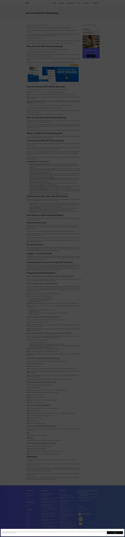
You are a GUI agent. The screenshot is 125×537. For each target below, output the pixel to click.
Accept (115, 532)
